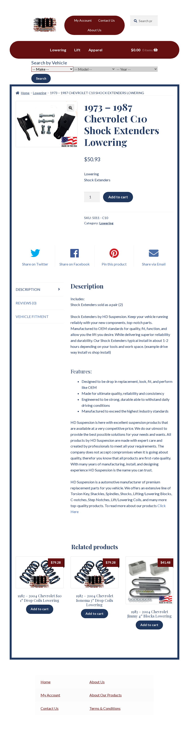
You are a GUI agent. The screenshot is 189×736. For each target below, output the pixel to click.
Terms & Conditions (105, 708)
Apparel (95, 50)
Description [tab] (28, 289)
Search (41, 78)
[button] (70, 108)
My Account (83, 20)
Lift (77, 50)
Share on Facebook (74, 264)
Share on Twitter (35, 264)
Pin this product (114, 264)
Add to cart (118, 197)
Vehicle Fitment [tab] (32, 316)
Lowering (58, 50)
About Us (94, 30)
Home (25, 93)
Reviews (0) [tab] (26, 303)
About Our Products (105, 695)
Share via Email (153, 264)
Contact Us (106, 20)
